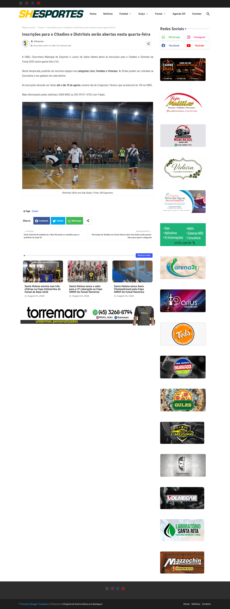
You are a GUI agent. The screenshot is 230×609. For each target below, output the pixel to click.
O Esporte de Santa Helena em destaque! (82, 604)
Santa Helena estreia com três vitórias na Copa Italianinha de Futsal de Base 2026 (43, 289)
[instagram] (27, 3)
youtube (199, 45)
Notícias (108, 13)
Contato (196, 13)
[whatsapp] (21, 3)
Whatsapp (76, 220)
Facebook (43, 220)
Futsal (158, 13)
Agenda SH (179, 13)
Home (93, 13)
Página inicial (28, 27)
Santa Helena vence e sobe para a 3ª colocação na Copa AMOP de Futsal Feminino (85, 289)
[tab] (93, 14)
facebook (174, 45)
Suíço (141, 13)
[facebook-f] (32, 3)
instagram (199, 37)
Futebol (123, 13)
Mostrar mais (144, 255)
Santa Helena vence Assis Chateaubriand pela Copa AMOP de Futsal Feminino (129, 289)
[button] (208, 14)
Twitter (60, 220)
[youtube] (38, 3)
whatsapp (174, 37)
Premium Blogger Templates (34, 604)
